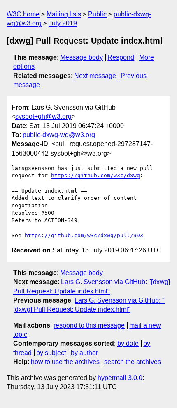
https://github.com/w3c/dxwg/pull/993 (84, 235)
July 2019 (63, 23)
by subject (51, 352)
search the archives (132, 361)
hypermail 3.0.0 (120, 377)
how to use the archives (65, 361)
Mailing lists (64, 14)
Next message (95, 75)
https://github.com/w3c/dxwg (95, 175)
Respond (120, 57)
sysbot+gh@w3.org (43, 116)
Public (97, 14)
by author (84, 352)
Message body (81, 57)
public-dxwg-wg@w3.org (59, 134)
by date (128, 343)
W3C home (23, 14)
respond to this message (89, 325)
